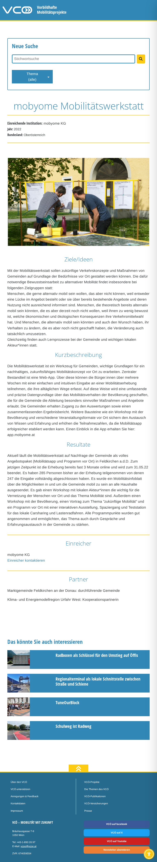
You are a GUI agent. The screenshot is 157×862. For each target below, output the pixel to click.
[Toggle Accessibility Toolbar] (149, 854)
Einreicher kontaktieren (26, 560)
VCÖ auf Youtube (117, 841)
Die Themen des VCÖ (96, 789)
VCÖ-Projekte (92, 782)
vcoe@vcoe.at (28, 846)
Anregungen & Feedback (24, 796)
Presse (88, 810)
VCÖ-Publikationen (95, 796)
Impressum (17, 810)
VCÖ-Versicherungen (96, 803)
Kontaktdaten (18, 803)
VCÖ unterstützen (20, 789)
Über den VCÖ (19, 782)
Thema (32, 77)
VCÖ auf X (117, 832)
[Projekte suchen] (141, 58)
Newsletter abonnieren (116, 849)
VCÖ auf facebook (116, 824)
